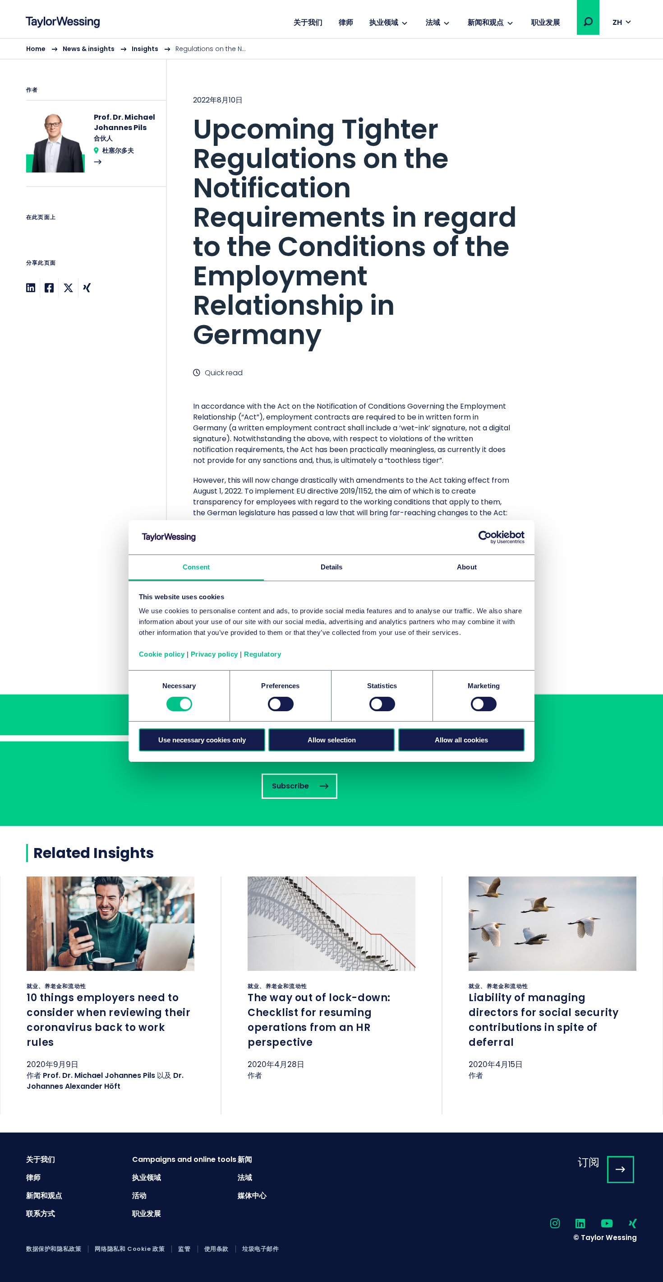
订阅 (588, 1162)
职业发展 (545, 22)
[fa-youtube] (599, 1224)
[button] (588, 21)
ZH (617, 22)
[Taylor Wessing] (62, 23)
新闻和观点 (486, 22)
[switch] (281, 704)
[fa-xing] (625, 1224)
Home (36, 48)
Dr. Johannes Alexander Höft (105, 1080)
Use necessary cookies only (202, 740)
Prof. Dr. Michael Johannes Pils (99, 1075)
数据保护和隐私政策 (53, 1249)
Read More (91, 149)
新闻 (245, 1159)
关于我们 (308, 22)
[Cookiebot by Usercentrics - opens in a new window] (485, 537)
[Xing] (87, 288)
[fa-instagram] (547, 1224)
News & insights (89, 48)
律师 (346, 22)
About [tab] (467, 567)
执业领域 (383, 22)
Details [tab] (332, 567)
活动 (139, 1195)
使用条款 (216, 1249)
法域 (433, 22)
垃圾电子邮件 (260, 1249)
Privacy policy (214, 654)
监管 (184, 1249)
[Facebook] (49, 288)
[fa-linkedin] (572, 1224)
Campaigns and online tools (184, 1159)
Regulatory (262, 654)
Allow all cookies (461, 740)
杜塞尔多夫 (118, 150)
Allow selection (332, 740)
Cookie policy (162, 654)
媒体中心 (252, 1195)
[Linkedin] (30, 288)
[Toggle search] (588, 21)
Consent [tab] (196, 567)
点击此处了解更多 (110, 995)
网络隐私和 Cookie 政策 (130, 1249)
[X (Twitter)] (68, 288)
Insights (145, 48)
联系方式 (40, 1213)
